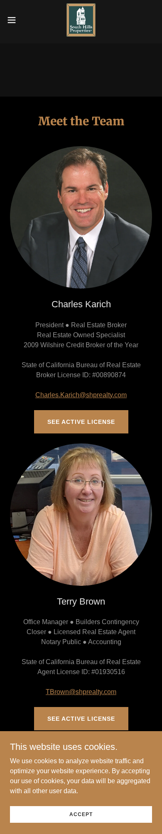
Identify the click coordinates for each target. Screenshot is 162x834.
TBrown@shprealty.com (81, 691)
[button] (15, 20)
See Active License (81, 421)
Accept (81, 814)
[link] (80, 20)
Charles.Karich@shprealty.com (81, 394)
